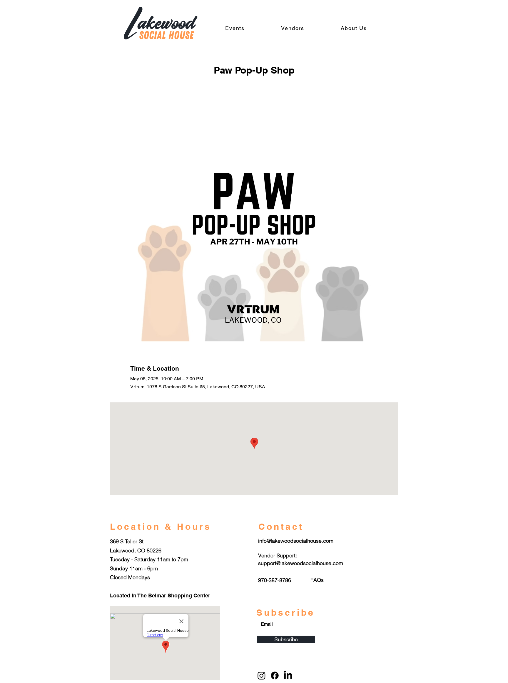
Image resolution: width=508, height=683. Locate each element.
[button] (317, 580)
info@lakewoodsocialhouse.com (295, 540)
